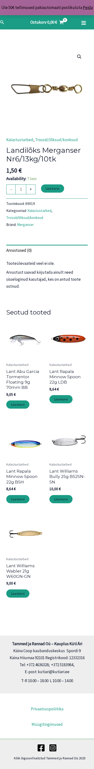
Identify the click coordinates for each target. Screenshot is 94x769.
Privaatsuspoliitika (47, 709)
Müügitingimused (47, 724)
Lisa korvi (52, 188)
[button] (2, 22)
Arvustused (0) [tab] (19, 250)
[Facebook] (41, 748)
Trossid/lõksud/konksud (56, 139)
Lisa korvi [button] (18, 404)
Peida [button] (88, 7)
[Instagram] (53, 748)
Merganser (25, 224)
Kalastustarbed (19, 139)
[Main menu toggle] (83, 22)
